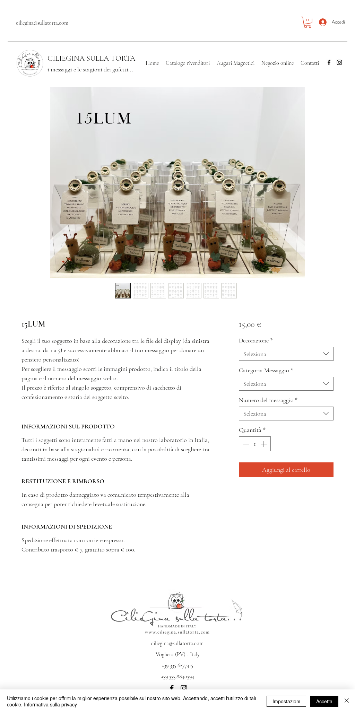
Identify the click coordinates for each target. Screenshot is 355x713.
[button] (307, 22)
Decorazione (256, 340)
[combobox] (286, 354)
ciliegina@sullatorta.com (42, 22)
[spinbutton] (255, 444)
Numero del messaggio (268, 400)
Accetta (324, 701)
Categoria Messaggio (266, 370)
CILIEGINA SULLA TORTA (91, 58)
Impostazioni (286, 701)
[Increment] (264, 444)
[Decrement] (245, 444)
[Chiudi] (347, 701)
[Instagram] (339, 62)
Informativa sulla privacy (50, 704)
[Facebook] (329, 62)
